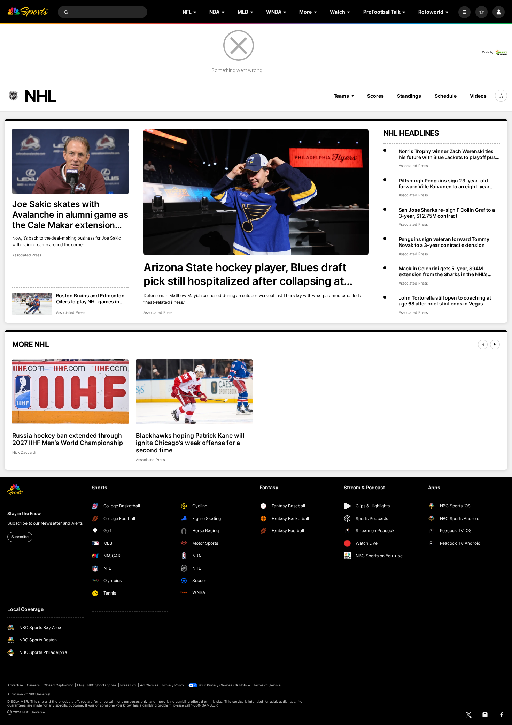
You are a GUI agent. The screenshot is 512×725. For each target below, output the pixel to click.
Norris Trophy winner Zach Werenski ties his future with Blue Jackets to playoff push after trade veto (449, 154)
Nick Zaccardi (24, 452)
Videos (478, 96)
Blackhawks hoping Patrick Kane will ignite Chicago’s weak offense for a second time (190, 443)
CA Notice (241, 685)
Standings (409, 96)
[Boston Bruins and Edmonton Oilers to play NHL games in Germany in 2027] (32, 304)
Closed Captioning (58, 685)
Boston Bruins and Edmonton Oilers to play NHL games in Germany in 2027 (90, 298)
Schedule (446, 96)
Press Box (128, 685)
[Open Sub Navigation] (195, 12)
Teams (341, 96)
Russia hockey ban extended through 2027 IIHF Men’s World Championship (67, 439)
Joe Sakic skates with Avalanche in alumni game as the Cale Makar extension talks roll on (70, 214)
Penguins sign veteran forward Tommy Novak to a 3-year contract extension (444, 242)
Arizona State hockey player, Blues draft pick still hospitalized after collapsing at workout (244, 274)
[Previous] (483, 344)
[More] (464, 12)
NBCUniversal (40, 694)
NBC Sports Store (102, 685)
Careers (33, 685)
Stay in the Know (24, 513)
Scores (375, 96)
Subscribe (20, 537)
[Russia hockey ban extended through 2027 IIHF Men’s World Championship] (70, 392)
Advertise (15, 685)
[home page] (28, 12)
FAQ (80, 685)
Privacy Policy (173, 685)
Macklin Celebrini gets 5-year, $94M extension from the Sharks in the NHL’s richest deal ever (443, 271)
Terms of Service (267, 685)
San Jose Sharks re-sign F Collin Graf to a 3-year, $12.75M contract (447, 213)
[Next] (495, 344)
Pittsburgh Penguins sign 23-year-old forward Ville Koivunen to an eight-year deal (444, 183)
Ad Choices (149, 685)
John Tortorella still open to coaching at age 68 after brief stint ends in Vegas (445, 301)
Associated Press (157, 312)
